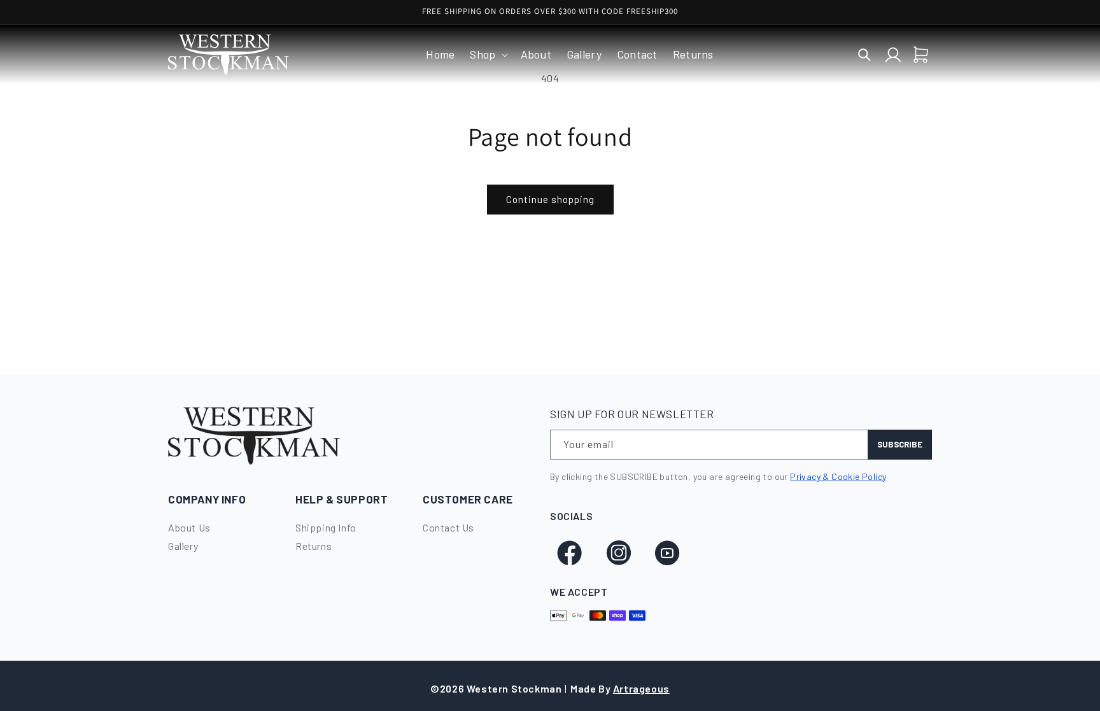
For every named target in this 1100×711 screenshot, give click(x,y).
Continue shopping (550, 199)
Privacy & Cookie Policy (838, 476)
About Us (189, 527)
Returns (313, 546)
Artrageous (641, 688)
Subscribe (899, 444)
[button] (487, 54)
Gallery (183, 546)
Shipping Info (325, 527)
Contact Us (448, 527)
